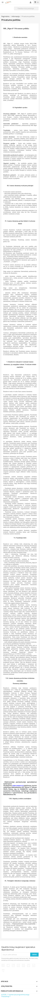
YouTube (18, 965)
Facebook (3, 965)
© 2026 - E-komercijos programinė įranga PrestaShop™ (15, 995)
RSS (13, 965)
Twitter (8, 965)
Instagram (33, 965)
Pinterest (23, 965)
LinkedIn (3, 970)
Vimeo (28, 965)
